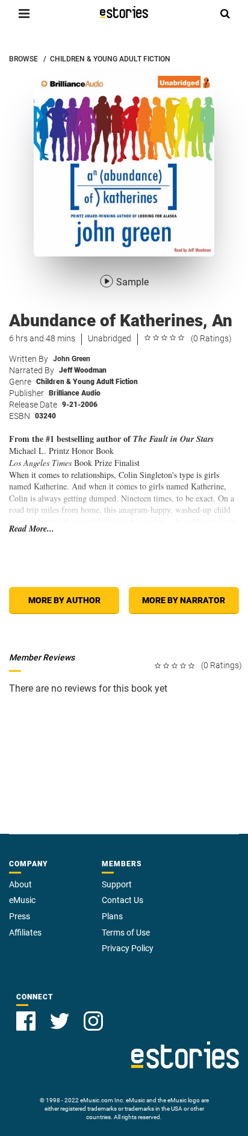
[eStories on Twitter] (59, 1021)
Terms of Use (126, 932)
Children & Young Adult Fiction (87, 381)
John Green (71, 359)
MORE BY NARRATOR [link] (183, 600)
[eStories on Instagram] (93, 1021)
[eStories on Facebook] (26, 1021)
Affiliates (25, 932)
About (20, 884)
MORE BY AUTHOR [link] (64, 600)
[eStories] (124, 12)
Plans (112, 916)
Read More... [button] (31, 529)
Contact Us (122, 900)
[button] (24, 13)
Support (117, 884)
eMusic (22, 900)
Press (19, 916)
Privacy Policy (127, 948)
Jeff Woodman (83, 370)
